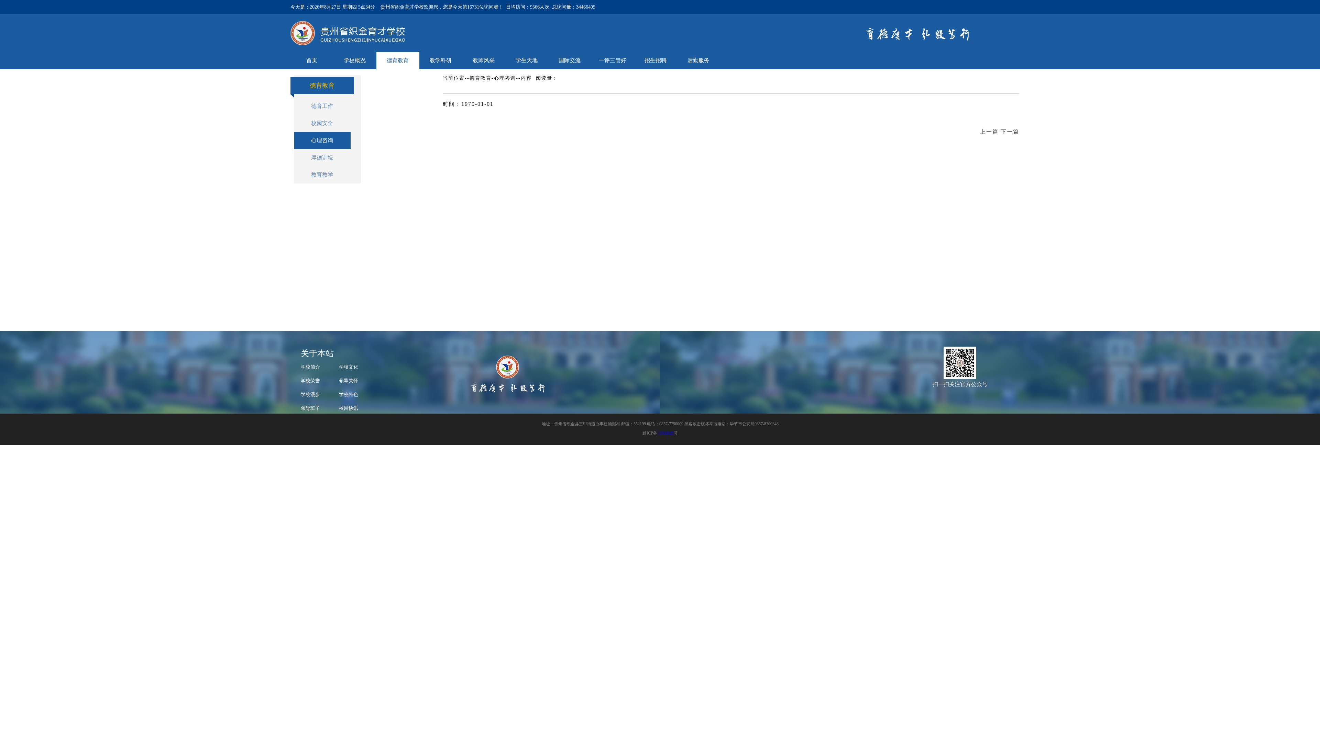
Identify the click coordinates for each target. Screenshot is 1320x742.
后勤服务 (699, 60)
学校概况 (355, 60)
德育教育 (398, 60)
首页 (311, 60)
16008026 (665, 433)
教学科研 (441, 60)
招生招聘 (656, 60)
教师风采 (484, 60)
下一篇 (1010, 132)
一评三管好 (612, 60)
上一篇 (989, 132)
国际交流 (570, 60)
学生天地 (527, 60)
